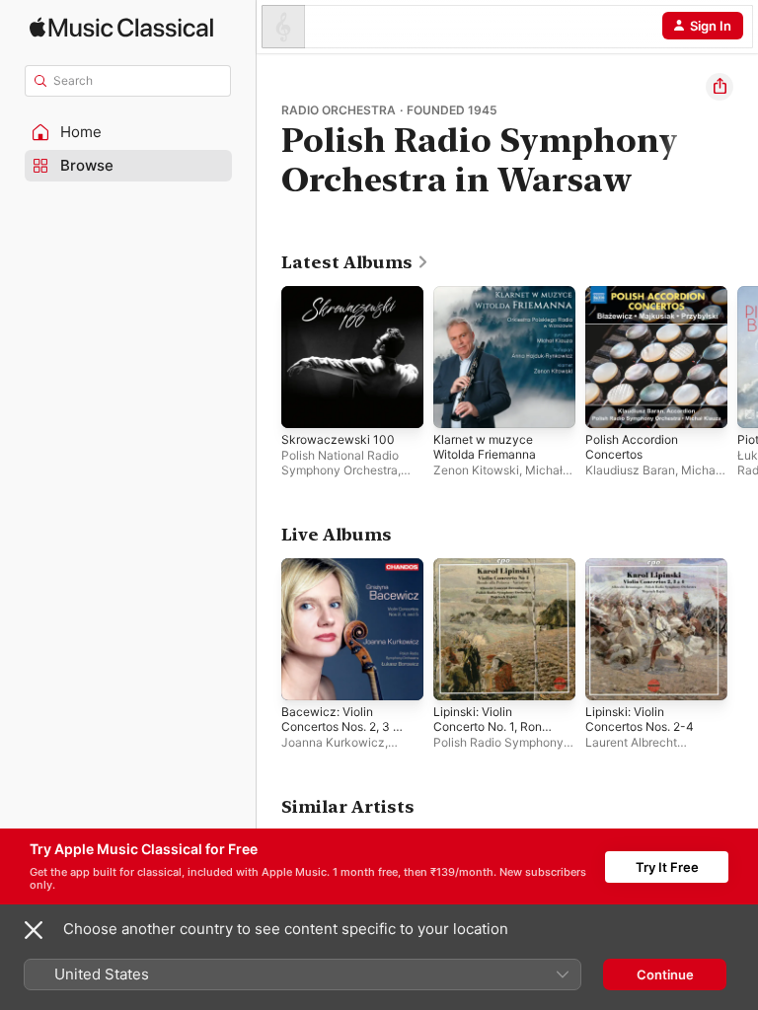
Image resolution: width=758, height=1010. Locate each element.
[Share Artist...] (719, 87)
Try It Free (667, 867)
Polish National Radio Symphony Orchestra (340, 462)
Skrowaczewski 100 (338, 439)
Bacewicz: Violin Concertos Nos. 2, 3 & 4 (341, 726)
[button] (128, 132)
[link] (355, 262)
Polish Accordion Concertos (631, 447)
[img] (121, 27)
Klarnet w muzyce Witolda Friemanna (484, 447)
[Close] (33, 930)
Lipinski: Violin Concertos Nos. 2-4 (639, 719)
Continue (665, 974)
